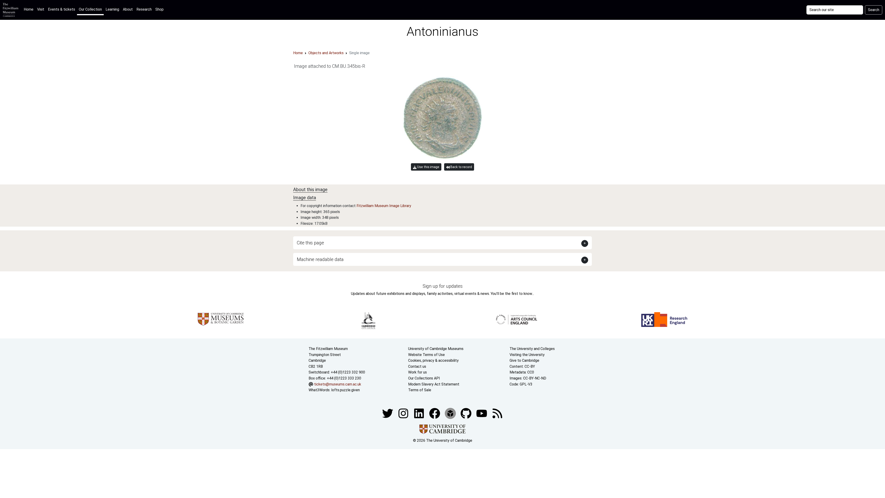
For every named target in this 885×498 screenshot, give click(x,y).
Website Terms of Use (426, 355)
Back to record (461, 167)
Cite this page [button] (310, 243)
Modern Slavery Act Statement (433, 384)
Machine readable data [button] (320, 259)
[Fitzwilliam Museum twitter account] (388, 413)
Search (873, 10)
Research (144, 9)
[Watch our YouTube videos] (482, 413)
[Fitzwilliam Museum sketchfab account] (451, 413)
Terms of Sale (419, 390)
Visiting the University (527, 355)
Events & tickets (61, 9)
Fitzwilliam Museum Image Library (384, 206)
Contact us (417, 366)
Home (29, 9)
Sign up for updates (443, 286)
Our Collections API (424, 378)
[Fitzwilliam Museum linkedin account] (435, 413)
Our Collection (90, 9)
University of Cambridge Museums (435, 349)
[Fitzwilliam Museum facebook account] (419, 413)
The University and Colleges (532, 349)
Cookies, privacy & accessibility (433, 360)
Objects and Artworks (326, 53)
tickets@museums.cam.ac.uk (337, 384)
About (128, 9)
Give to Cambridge (524, 360)
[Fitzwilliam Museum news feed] (497, 413)
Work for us (417, 372)
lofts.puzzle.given (345, 390)
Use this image (427, 167)
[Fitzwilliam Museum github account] (466, 413)
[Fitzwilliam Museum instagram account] (404, 413)
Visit (40, 9)
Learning (112, 9)
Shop (159, 9)
